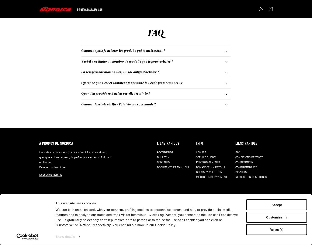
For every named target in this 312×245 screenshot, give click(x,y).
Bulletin (163, 157)
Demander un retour (210, 167)
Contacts (163, 162)
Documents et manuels (173, 167)
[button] (270, 9)
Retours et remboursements (208, 162)
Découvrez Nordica (50, 174)
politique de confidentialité (246, 167)
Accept (276, 205)
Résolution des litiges (251, 177)
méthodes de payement (211, 177)
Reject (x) (277, 229)
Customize (274, 217)
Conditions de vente (249, 157)
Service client (206, 157)
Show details (65, 236)
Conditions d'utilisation (244, 162)
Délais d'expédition (209, 172)
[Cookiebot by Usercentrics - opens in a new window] (27, 237)
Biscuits (241, 172)
